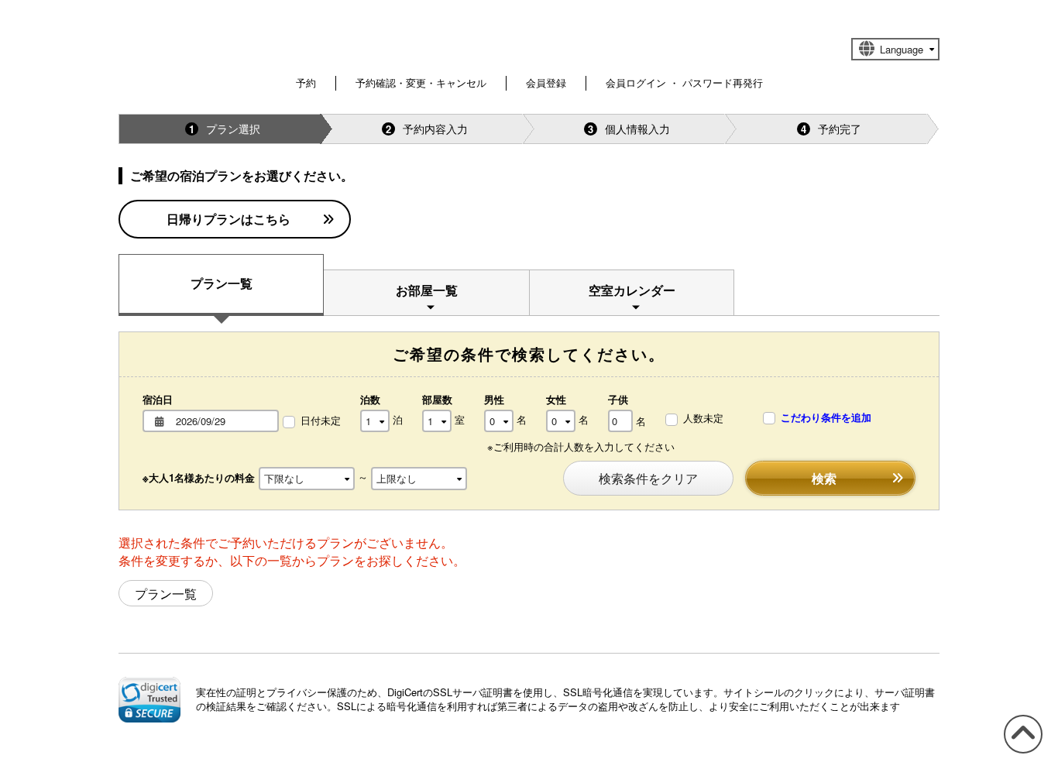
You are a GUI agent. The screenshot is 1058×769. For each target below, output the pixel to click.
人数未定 (703, 417)
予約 (306, 82)
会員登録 (546, 82)
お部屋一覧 (427, 290)
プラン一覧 (221, 283)
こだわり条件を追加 (824, 417)
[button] (149, 699)
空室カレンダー (632, 290)
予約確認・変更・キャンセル (421, 82)
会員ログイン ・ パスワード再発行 (684, 82)
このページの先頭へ (1020, 752)
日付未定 (321, 420)
